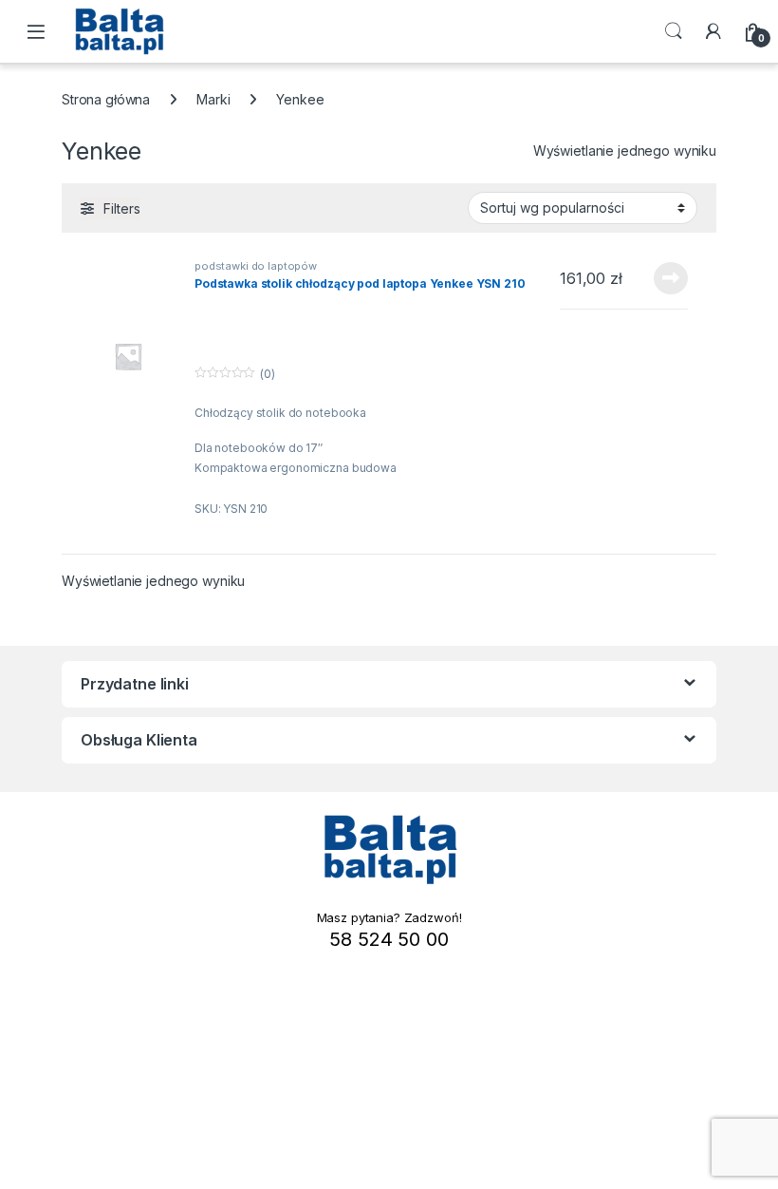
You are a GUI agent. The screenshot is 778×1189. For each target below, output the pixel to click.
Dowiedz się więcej (660, 278)
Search (673, 31)
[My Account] (713, 31)
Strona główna (106, 99)
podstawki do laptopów (255, 266)
